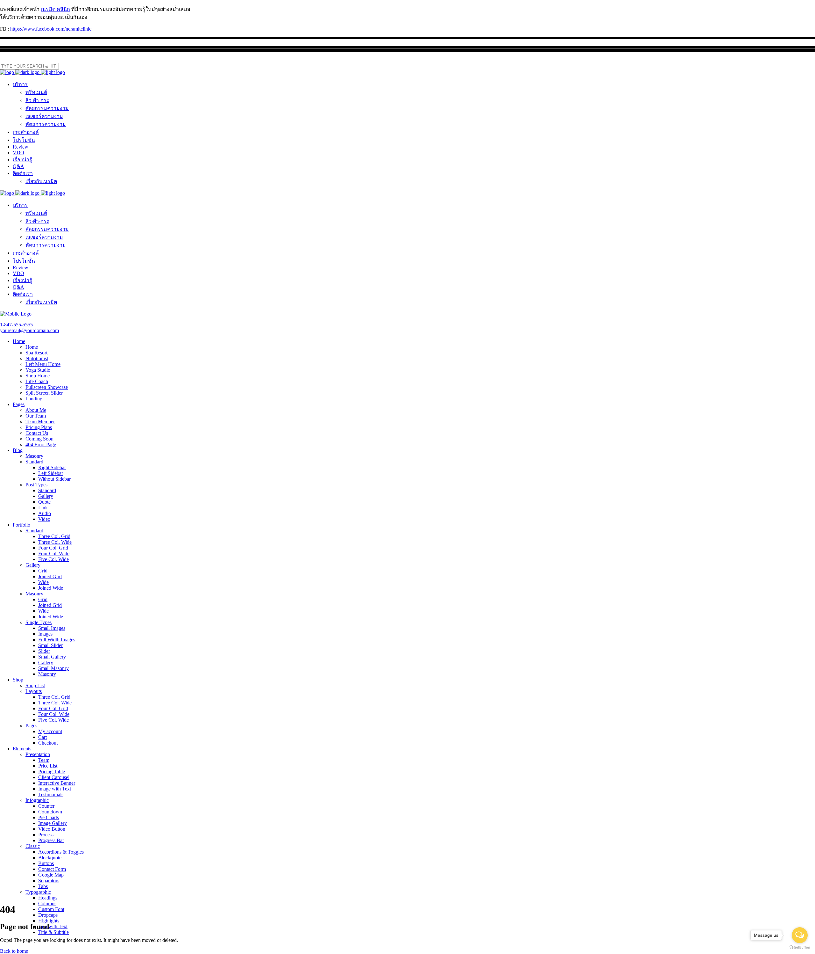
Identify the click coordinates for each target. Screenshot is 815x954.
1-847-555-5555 (16, 324)
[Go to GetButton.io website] (800, 947)
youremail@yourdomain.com (29, 330)
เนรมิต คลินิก (55, 9)
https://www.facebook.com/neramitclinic (50, 29)
